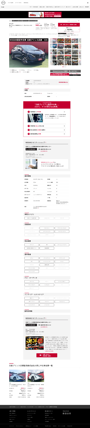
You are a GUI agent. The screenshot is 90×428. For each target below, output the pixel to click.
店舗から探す (42, 6)
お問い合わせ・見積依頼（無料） (47, 355)
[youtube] (70, 413)
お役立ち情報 (75, 6)
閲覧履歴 (87, 6)
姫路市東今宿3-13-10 (46, 149)
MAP (68, 36)
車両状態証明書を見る (63, 82)
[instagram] (68, 413)
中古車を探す (35, 6)
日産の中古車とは (49, 6)
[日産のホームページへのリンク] (3, 1)
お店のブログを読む (49, 351)
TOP (31, 6)
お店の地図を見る (44, 151)
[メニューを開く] (88, 2)
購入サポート (68, 6)
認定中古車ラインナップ (60, 6)
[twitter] (65, 413)
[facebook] (63, 413)
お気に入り (81, 6)
